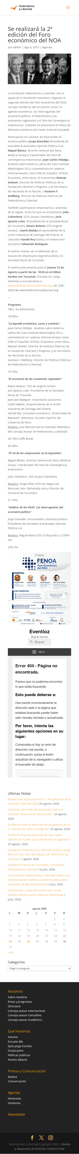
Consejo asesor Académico (25, 1020)
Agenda (47, 47)
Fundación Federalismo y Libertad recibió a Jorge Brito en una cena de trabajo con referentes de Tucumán (39, 854)
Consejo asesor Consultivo (24, 1015)
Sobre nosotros (17, 997)
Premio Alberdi (17, 1059)
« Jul (10, 952)
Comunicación (17, 1081)
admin (17, 47)
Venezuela (14, 1098)
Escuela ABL (15, 1041)
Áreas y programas (20, 1001)
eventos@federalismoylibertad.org (30, 285)
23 (64, 936)
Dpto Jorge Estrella (20, 1046)
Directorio (14, 1006)
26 (28, 941)
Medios (12, 1077)
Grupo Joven (16, 1050)
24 (10, 941)
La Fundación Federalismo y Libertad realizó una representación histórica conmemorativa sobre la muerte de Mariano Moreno (39, 880)
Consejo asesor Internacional (26, 1011)
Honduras (14, 1103)
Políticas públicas (19, 1055)
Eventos (13, 1037)
